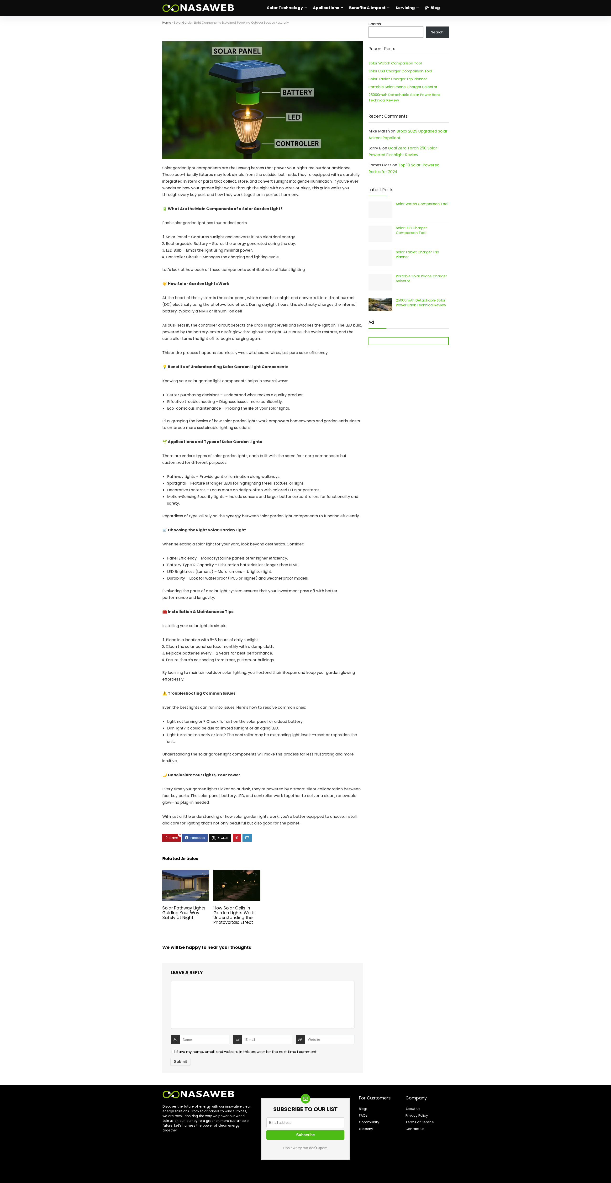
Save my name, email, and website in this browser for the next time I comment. (246, 1051)
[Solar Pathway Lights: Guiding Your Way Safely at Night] (185, 873)
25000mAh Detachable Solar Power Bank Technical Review (421, 302)
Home (166, 23)
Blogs (363, 1108)
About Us (413, 1108)
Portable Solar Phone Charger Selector (403, 86)
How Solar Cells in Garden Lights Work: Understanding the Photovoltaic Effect (234, 915)
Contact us (415, 1128)
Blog (435, 8)
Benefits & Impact (367, 8)
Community (369, 1122)
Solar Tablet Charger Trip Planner (398, 78)
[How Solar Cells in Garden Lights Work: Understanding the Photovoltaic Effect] (236, 873)
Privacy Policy (417, 1115)
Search (375, 23)
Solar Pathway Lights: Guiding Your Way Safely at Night (184, 912)
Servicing (405, 8)
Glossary (366, 1128)
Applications (326, 8)
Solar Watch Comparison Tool (395, 63)
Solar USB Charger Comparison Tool (400, 71)
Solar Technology (285, 8)
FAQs (363, 1115)
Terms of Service (420, 1122)
